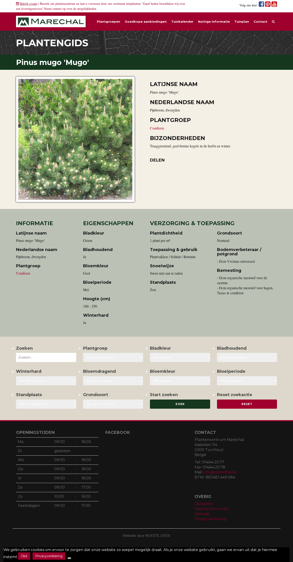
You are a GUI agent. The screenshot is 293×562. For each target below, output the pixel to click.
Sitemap (202, 514)
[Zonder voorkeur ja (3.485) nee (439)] (113, 380)
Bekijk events (28, 3)
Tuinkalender (182, 21)
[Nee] (69, 558)
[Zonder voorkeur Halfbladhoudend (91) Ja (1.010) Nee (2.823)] (247, 357)
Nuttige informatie (214, 21)
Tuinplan (241, 21)
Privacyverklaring (211, 519)
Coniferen (157, 128)
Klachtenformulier (212, 509)
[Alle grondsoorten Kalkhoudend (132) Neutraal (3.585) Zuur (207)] (113, 404)
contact (57, 8)
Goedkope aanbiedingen (146, 21)
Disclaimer (204, 504)
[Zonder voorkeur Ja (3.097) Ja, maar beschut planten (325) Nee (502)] (46, 380)
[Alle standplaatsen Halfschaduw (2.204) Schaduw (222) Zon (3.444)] (46, 404)
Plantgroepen (108, 21)
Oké (24, 556)
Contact (260, 21)
